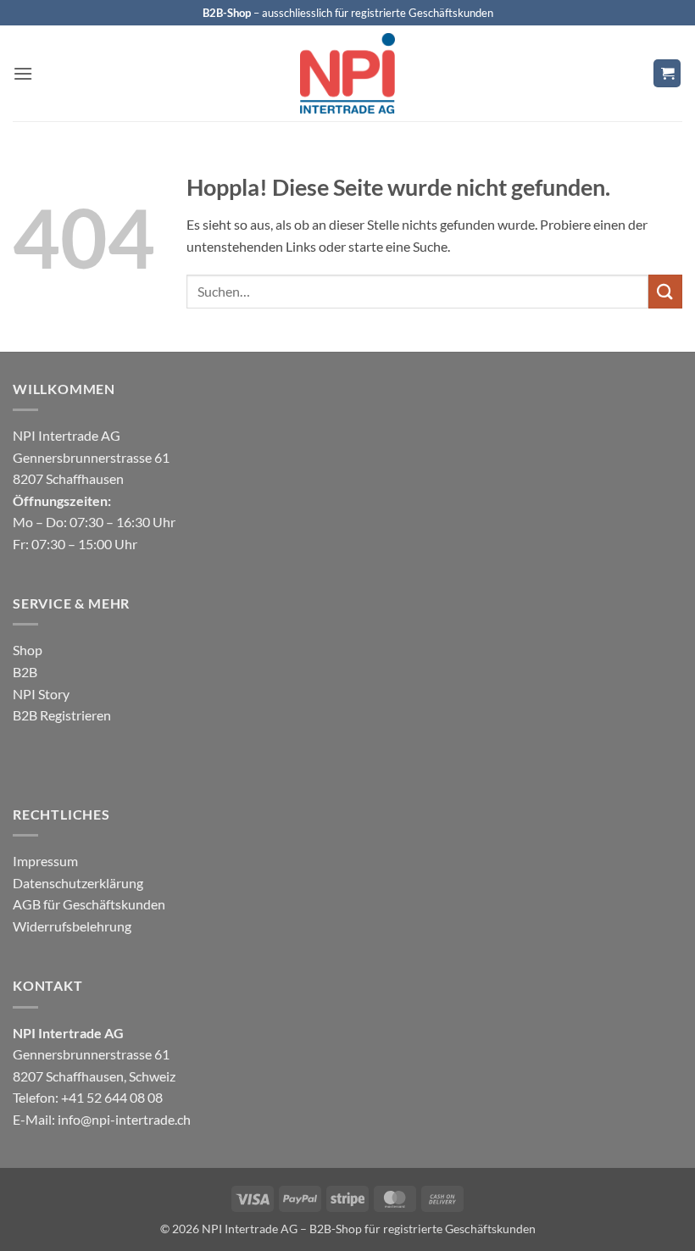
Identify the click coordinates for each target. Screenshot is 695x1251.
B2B (25, 672)
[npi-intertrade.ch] (347, 73)
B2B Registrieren (62, 715)
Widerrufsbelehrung (72, 926)
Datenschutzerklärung (78, 883)
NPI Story (41, 694)
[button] (23, 73)
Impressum (45, 861)
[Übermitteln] (665, 291)
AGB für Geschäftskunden (89, 904)
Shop (27, 650)
